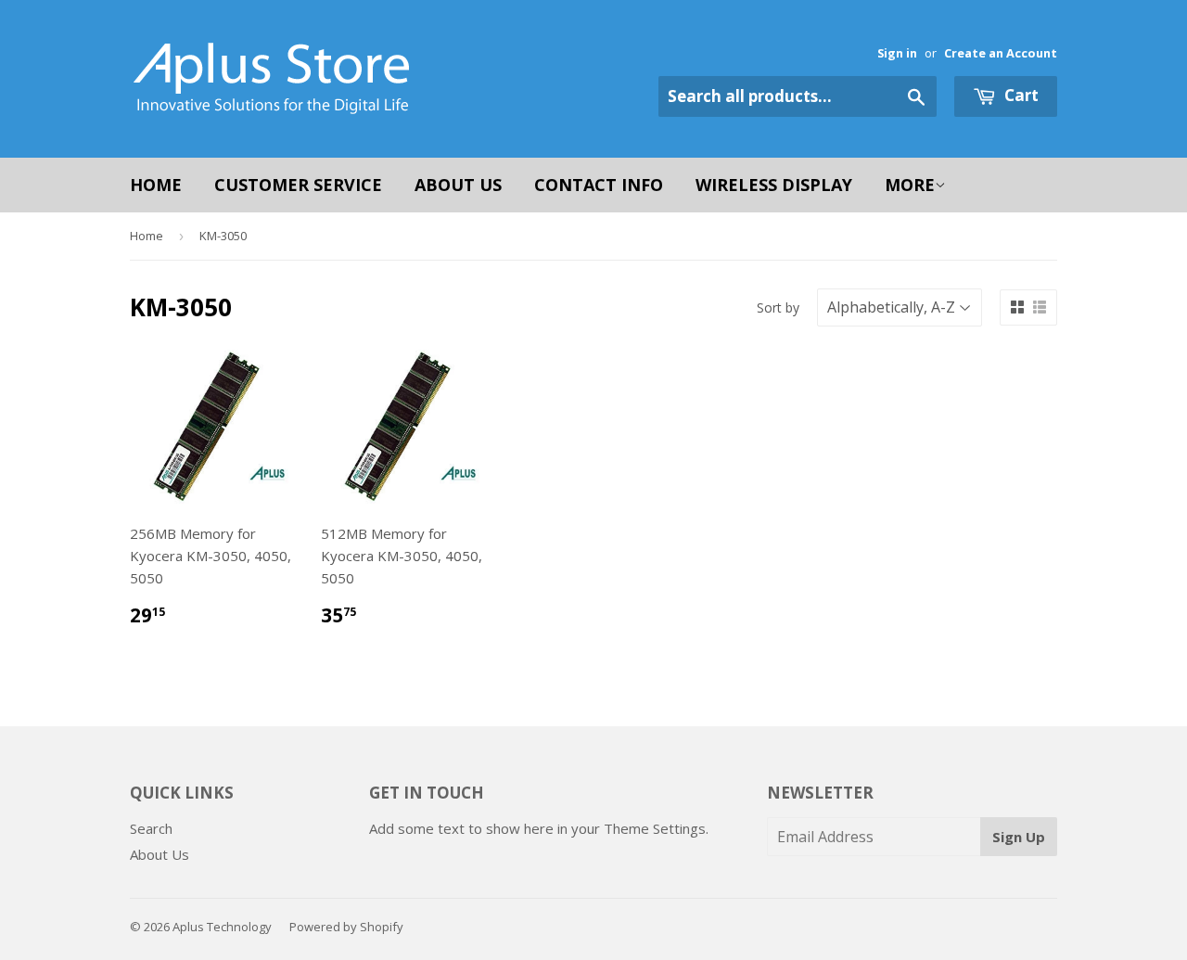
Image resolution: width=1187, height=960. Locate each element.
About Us (458, 184)
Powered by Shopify (346, 926)
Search (151, 828)
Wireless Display (774, 184)
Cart (1020, 95)
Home (156, 184)
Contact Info (598, 184)
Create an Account (1000, 53)
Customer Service (298, 184)
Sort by (778, 307)
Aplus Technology (222, 926)
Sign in (897, 53)
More (910, 184)
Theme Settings (655, 828)
